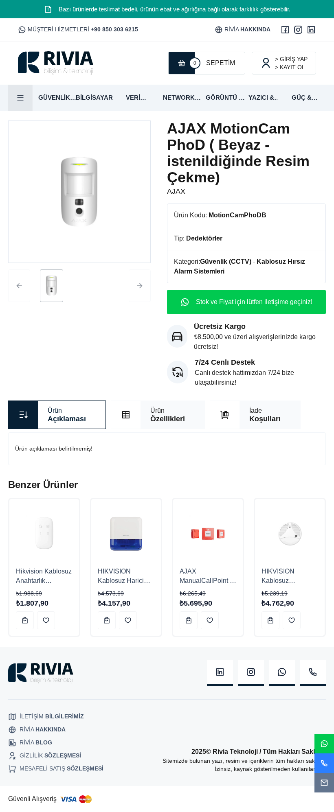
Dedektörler (204, 238)
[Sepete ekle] (25, 620)
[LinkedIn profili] (311, 30)
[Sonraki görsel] (140, 285)
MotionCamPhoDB (237, 215)
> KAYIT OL (290, 67)
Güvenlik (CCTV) (225, 261)
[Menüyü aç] (20, 98)
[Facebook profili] (285, 30)
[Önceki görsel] (19, 285)
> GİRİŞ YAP (291, 59)
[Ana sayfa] (55, 63)
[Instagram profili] (298, 30)
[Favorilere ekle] (46, 620)
